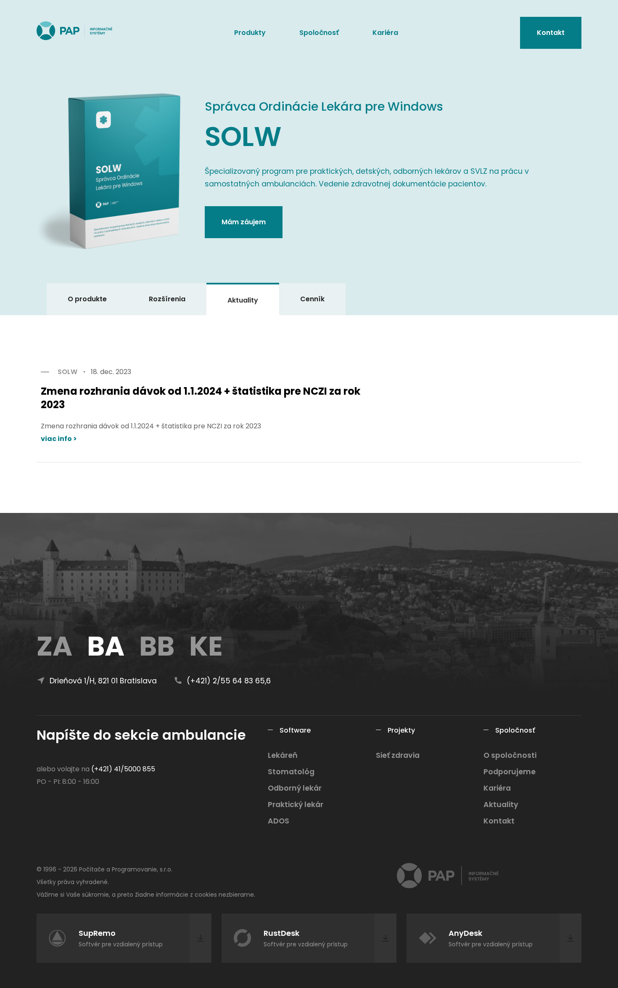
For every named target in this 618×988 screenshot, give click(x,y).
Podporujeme (509, 772)
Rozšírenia (167, 299)
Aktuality (242, 300)
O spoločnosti (509, 755)
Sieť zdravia (398, 755)
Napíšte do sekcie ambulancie (141, 734)
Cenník (312, 299)
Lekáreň (283, 755)
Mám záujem (244, 222)
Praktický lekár (295, 804)
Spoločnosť (319, 32)
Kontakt (551, 32)
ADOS (278, 821)
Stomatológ (291, 772)
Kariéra (385, 32)
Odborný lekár (295, 788)
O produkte (87, 299)
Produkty (250, 32)
